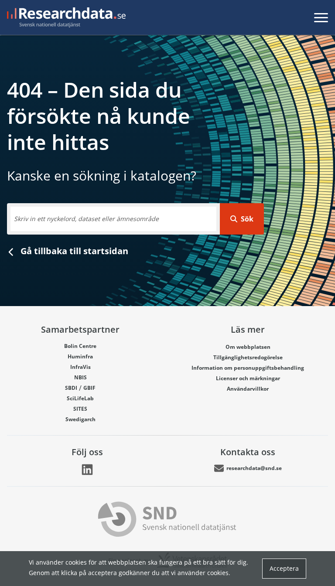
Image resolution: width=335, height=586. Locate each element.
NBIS (80, 377)
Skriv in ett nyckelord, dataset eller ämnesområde (86, 219)
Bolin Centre (80, 346)
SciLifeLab (80, 398)
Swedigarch (80, 419)
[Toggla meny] (321, 17)
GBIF (89, 388)
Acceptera (284, 568)
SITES (80, 408)
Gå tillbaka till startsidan (73, 251)
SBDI (71, 388)
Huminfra (80, 356)
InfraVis (80, 367)
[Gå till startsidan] (64, 17)
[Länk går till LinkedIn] (87, 469)
